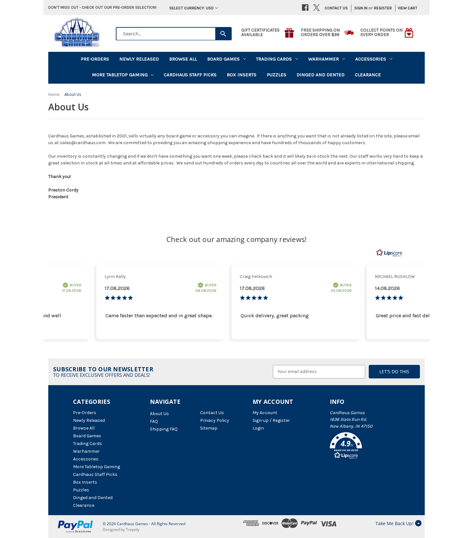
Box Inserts (241, 75)
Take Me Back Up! (394, 523)
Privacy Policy (214, 420)
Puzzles (276, 75)
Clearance (368, 75)
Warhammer (323, 59)
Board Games (223, 59)
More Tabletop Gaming (120, 75)
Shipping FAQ (164, 429)
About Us (159, 413)
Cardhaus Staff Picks (190, 75)
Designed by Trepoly (121, 529)
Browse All (183, 59)
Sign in (360, 7)
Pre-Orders (95, 59)
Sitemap (209, 428)
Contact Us (336, 7)
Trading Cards (274, 59)
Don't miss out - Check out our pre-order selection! (102, 7)
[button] (365, 447)
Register (383, 7)
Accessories (370, 59)
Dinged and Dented (321, 75)
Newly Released (139, 59)
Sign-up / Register (271, 420)
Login (258, 428)
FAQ (154, 421)
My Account (265, 412)
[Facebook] (305, 7)
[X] (316, 7)
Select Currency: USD (191, 7)
